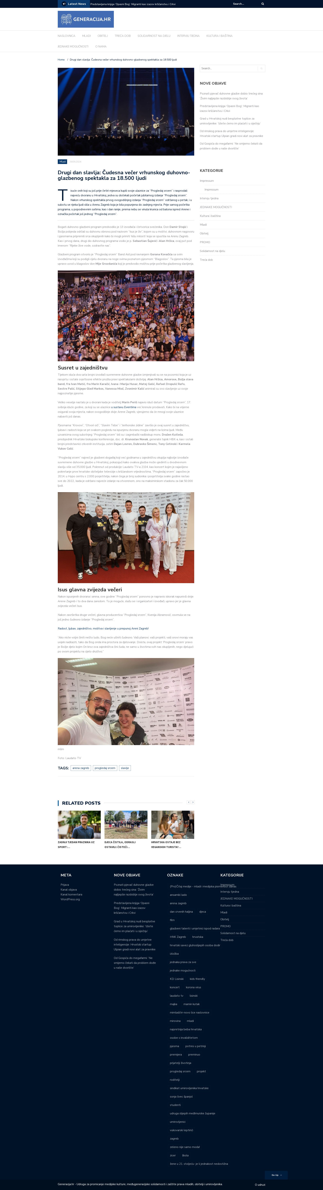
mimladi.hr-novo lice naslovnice (189, 1012)
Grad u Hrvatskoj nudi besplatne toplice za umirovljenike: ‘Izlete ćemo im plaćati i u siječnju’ (139, 6)
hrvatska (197, 937)
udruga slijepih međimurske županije (192, 1113)
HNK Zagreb (178, 937)
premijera (176, 1054)
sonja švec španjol (181, 1096)
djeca (202, 912)
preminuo (194, 1054)
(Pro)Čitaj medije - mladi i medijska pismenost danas (203, 886)
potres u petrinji (195, 1046)
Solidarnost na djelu (212, 251)
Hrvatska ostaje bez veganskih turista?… (166, 844)
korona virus (193, 987)
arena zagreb (81, 768)
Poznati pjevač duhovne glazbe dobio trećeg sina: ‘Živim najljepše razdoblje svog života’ (134, 889)
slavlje (125, 768)
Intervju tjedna (209, 198)
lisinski (194, 996)
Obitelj (204, 233)
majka (173, 1004)
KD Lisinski (177, 979)
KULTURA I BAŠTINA (220, 36)
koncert (175, 987)
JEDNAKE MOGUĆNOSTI (73, 46)
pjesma (174, 1046)
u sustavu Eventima (123, 407)
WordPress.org (70, 899)
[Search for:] (244, 3)
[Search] (263, 3)
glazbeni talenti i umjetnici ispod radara (195, 928)
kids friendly (197, 979)
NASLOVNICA (66, 36)
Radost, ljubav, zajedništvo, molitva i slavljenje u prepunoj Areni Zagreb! (103, 628)
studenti (175, 1105)
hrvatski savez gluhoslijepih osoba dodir (195, 945)
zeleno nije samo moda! (185, 1147)
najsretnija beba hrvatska (186, 1029)
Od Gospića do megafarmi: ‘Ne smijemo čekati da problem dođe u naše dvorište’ (135, 963)
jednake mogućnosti (183, 970)
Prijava (65, 885)
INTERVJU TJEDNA (188, 36)
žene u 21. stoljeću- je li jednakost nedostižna (199, 1164)
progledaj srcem (105, 768)
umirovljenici (177, 1122)
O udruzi (260, 1185)
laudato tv (176, 996)
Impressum (207, 181)
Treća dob (206, 260)
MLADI (86, 36)
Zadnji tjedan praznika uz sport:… (76, 844)
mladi (190, 1021)
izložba (174, 954)
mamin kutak (192, 1004)
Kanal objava (69, 890)
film (172, 920)
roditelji (175, 1080)
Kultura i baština (210, 216)
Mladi (63, 161)
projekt (201, 1071)
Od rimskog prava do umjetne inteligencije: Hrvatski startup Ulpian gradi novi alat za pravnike (135, 944)
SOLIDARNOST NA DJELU (154, 36)
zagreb (174, 1139)
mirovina (175, 1021)
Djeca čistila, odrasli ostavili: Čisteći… (120, 844)
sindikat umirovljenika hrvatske (189, 1088)
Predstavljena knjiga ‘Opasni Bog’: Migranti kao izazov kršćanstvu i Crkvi (131, 908)
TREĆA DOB (123, 36)
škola (185, 1155)
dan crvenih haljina (181, 912)
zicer (173, 1155)
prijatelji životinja (180, 1063)
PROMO (205, 242)
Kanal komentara (71, 894)
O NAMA (101, 46)
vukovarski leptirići (181, 1130)
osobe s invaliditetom (184, 1038)
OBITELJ (103, 36)
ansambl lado (178, 895)
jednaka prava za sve (183, 962)
